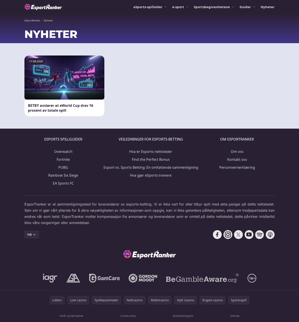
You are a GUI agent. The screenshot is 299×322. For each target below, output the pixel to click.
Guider (245, 7)
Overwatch (63, 151)
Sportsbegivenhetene (212, 7)
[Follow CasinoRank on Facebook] (217, 234)
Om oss (237, 151)
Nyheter (268, 7)
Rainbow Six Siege (63, 175)
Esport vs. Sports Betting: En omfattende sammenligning (150, 167)
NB (29, 234)
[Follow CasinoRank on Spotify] (259, 234)
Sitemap (235, 315)
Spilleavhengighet (183, 315)
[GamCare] (104, 278)
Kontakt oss (237, 159)
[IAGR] (50, 278)
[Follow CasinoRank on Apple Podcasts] (270, 234)
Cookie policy (128, 315)
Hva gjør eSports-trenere (151, 175)
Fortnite (63, 159)
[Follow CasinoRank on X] (238, 234)
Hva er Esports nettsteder (150, 151)
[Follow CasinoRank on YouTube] (249, 234)
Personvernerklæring (237, 167)
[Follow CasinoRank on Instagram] (227, 234)
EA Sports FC (63, 183)
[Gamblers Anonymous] (73, 278)
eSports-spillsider (147, 7)
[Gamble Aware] (202, 278)
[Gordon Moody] (143, 278)
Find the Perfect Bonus (151, 159)
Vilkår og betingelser (71, 315)
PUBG (63, 167)
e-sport (178, 7)
